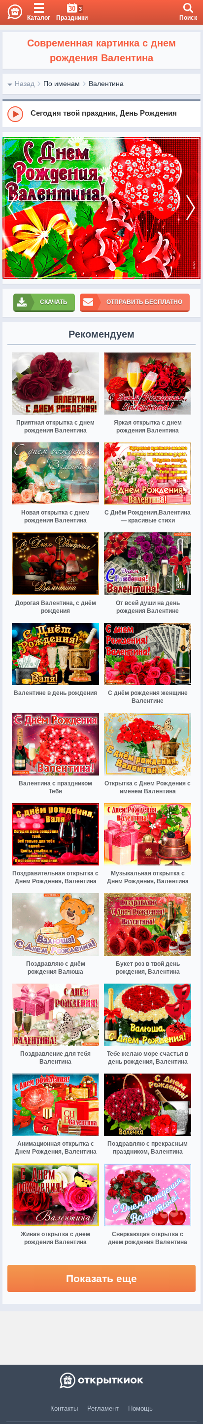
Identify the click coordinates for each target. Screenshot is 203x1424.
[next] (190, 208)
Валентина (106, 83)
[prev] (12, 208)
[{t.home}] (101, 1380)
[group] (101, 113)
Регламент (103, 1408)
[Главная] (11, 12)
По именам (61, 83)
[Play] (15, 114)
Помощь (140, 1408)
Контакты (64, 1408)
